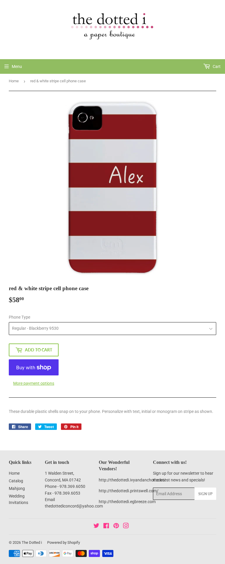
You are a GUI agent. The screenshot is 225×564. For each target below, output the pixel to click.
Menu (17, 66)
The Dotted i (32, 542)
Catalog (16, 480)
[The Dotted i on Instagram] (126, 526)
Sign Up (205, 494)
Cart (216, 66)
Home (14, 81)
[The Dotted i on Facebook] (106, 526)
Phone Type (19, 317)
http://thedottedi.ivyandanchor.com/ (132, 480)
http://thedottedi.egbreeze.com (127, 501)
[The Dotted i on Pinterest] (116, 526)
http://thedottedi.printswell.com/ (128, 490)
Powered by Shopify (63, 542)
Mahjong (17, 488)
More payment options (33, 383)
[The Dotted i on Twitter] (96, 526)
